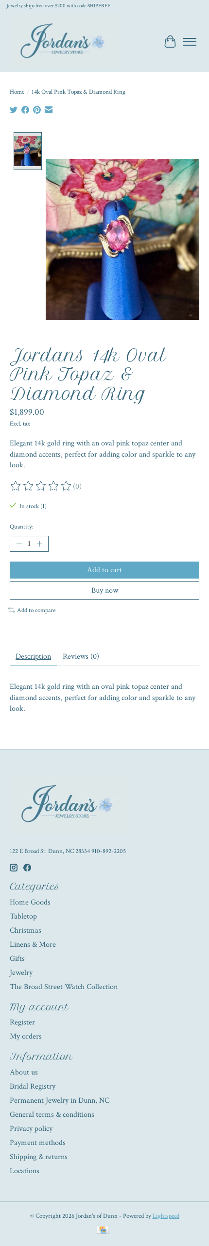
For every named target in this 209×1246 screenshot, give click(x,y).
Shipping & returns (39, 1157)
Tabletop (23, 916)
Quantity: (22, 526)
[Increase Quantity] (39, 544)
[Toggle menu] (189, 41)
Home (17, 91)
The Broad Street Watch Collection (64, 987)
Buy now (104, 590)
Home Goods (30, 902)
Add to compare (36, 610)
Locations (24, 1171)
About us (24, 1072)
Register (22, 1022)
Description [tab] (33, 656)
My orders (26, 1036)
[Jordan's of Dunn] (65, 41)
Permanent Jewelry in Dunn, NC (59, 1100)
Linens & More (33, 944)
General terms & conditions (52, 1114)
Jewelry (21, 973)
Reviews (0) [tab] (81, 656)
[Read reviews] (41, 486)
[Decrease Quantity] (19, 544)
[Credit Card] (103, 1231)
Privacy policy (31, 1129)
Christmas (25, 930)
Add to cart (104, 570)
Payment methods (38, 1143)
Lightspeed (166, 1216)
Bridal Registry (32, 1086)
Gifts (17, 959)
